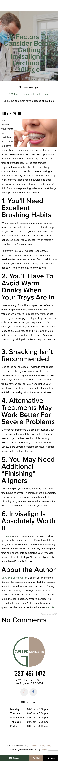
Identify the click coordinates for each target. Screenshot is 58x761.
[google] (24, 692)
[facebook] (33, 692)
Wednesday (17, 717)
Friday (13, 726)
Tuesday (15, 713)
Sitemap (33, 745)
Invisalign (6, 536)
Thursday (15, 722)
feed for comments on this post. (29, 94)
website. (50, 607)
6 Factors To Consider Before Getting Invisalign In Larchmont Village (29, 53)
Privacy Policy (45, 745)
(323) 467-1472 (29, 673)
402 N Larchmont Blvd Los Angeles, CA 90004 (29, 682)
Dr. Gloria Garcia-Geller (14, 578)
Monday (14, 709)
